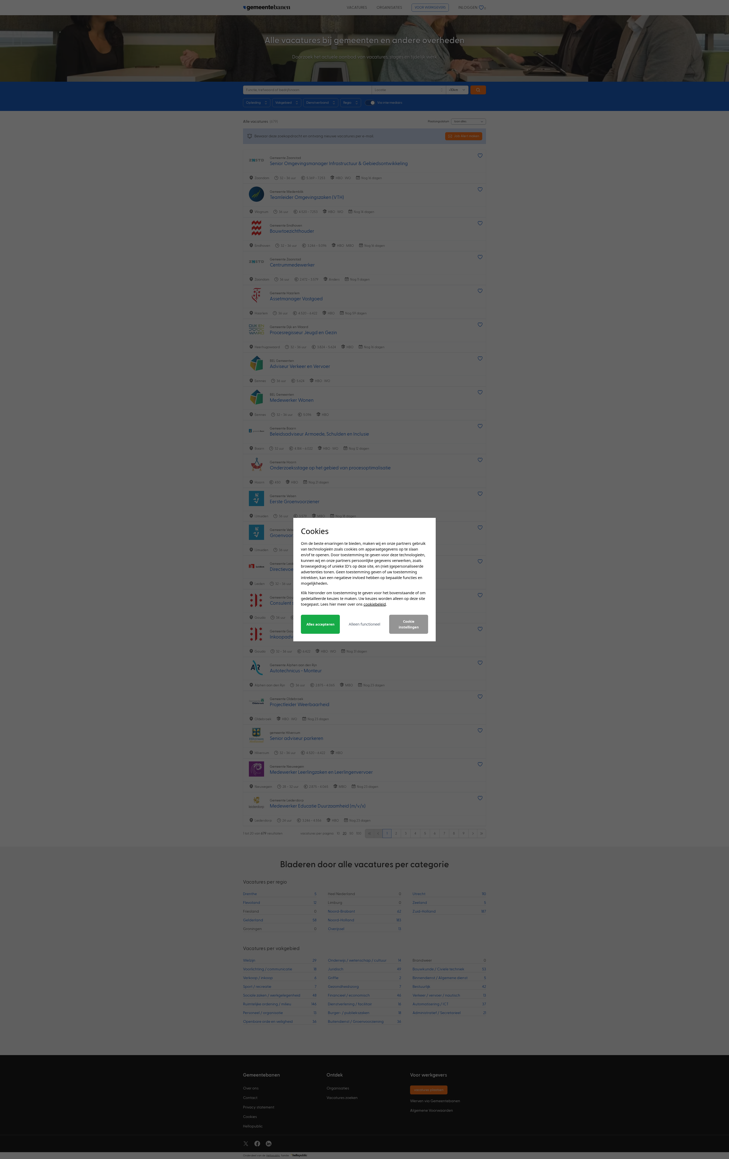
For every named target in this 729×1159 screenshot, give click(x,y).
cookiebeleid (375, 604)
